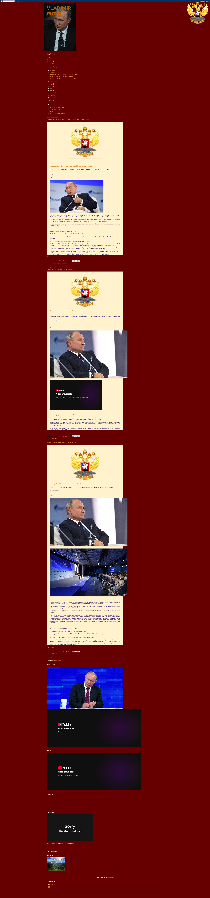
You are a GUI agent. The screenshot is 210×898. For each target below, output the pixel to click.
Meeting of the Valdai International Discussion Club (63, 78)
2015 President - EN (52, 843)
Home (85, 658)
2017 (50, 100)
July (51, 84)
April (51, 90)
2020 (50, 61)
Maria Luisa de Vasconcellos (57, 887)
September (53, 81)
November (53, 70)
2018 (50, 66)
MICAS (51, 884)
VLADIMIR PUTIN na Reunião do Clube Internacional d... (64, 74)
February (52, 95)
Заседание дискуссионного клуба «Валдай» (61, 76)
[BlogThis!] (74, 261)
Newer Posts (50, 658)
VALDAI (65, 263)
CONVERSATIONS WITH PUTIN (56, 107)
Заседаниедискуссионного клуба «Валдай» (64, 311)
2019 (50, 63)
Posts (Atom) (57, 660)
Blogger (112, 877)
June (51, 86)
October (52, 72)
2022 (50, 57)
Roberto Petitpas (64, 843)
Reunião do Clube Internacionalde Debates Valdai (71, 166)
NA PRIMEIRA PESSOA (54, 109)
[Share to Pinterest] (79, 261)
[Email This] (73, 261)
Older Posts (120, 658)
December (53, 68)
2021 (50, 59)
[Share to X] (76, 261)
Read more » (50, 256)
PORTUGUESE (52, 111)
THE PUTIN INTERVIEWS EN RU (57, 113)
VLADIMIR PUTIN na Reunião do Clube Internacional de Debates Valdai (68, 119)
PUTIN (61, 263)
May (51, 88)
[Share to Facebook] (78, 261)
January (52, 97)
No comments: (66, 261)
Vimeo (72, 843)
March (52, 92)
